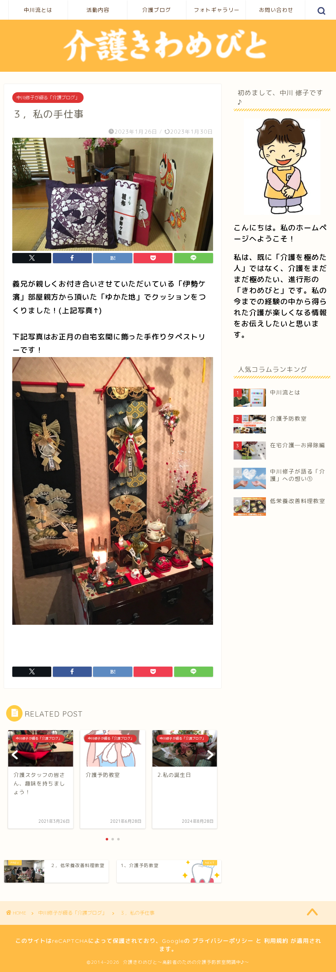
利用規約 (276, 941)
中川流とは (38, 10)
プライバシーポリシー (223, 941)
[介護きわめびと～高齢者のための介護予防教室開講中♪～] (168, 62)
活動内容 (97, 10)
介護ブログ (156, 10)
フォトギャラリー (217, 10)
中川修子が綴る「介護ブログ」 (47, 97)
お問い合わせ (276, 10)
